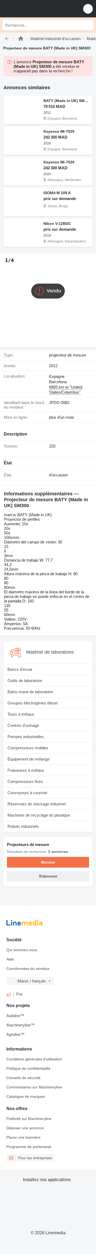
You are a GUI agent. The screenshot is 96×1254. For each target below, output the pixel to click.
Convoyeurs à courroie (27, 792)
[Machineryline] (20, 38)
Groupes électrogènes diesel (32, 703)
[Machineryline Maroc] (37, 8)
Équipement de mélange (28, 759)
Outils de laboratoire (24, 680)
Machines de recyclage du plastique (38, 815)
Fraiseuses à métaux (25, 770)
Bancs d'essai (19, 669)
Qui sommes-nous (21, 950)
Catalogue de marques (25, 1096)
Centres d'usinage (23, 725)
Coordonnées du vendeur (28, 968)
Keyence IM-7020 (58, 131)
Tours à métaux (20, 714)
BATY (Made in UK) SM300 (66, 101)
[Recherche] (88, 25)
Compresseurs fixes (25, 781)
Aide (10, 959)
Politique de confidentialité (28, 1068)
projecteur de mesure (67, 355)
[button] (88, 8)
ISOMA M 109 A (57, 193)
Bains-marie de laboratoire (30, 691)
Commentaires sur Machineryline (34, 1087)
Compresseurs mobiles (27, 748)
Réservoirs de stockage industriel (36, 804)
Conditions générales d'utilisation (34, 1059)
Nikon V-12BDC (57, 223)
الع (8, 994)
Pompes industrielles (25, 736)
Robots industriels (23, 826)
